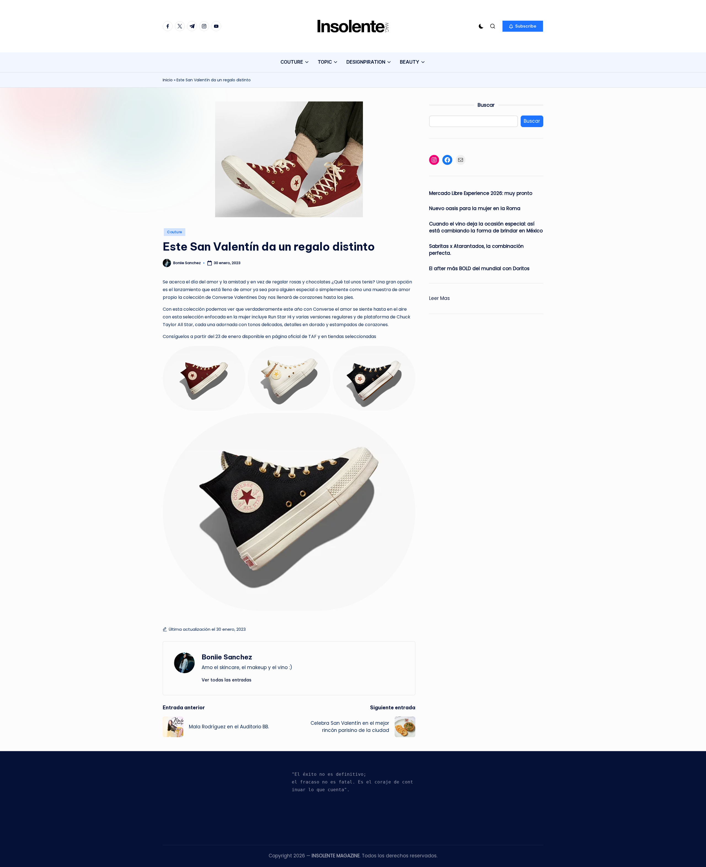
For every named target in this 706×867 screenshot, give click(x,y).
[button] (522, 26)
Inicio (168, 80)
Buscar (486, 104)
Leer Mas (439, 299)
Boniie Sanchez (227, 657)
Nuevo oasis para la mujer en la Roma (474, 208)
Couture (174, 232)
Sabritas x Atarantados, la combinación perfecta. (476, 250)
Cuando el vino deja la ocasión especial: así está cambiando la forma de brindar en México (486, 227)
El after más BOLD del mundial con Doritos (479, 268)
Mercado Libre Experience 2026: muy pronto (480, 193)
